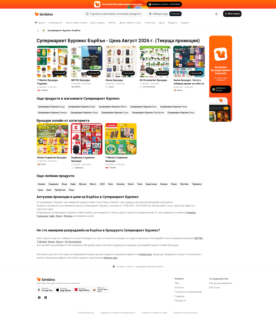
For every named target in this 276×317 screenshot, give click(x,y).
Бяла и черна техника (76, 22)
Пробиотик (60, 190)
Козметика (150, 22)
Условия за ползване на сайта (154, 313)
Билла (51, 241)
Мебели (112, 22)
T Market (42, 241)
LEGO (102, 184)
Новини (41, 184)
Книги (131, 184)
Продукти (172, 22)
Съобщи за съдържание (188, 291)
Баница (163, 184)
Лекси (59, 241)
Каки (48, 190)
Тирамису (197, 184)
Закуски (120, 184)
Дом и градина (97, 22)
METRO (198, 238)
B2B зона (214, 287)
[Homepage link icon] (114, 266)
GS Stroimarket (73, 241)
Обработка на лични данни (186, 313)
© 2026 (86, 313)
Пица (71, 190)
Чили (139, 184)
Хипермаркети (56, 22)
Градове (185, 22)
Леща (174, 184)
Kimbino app (110, 257)
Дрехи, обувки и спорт (130, 22)
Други (161, 22)
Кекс (110, 184)
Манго (93, 184)
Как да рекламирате (220, 283)
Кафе (73, 184)
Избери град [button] (160, 13)
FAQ (177, 283)
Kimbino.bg (145, 254)
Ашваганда (151, 184)
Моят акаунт (233, 13)
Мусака (82, 184)
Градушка (53, 184)
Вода (64, 184)
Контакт (179, 287)
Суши (40, 190)
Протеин (184, 184)
